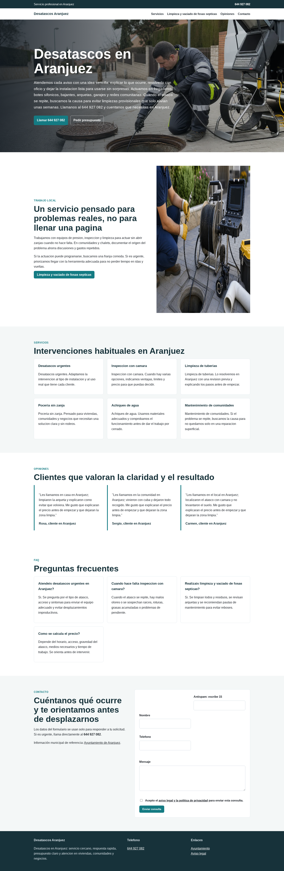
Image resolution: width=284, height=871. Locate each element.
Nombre (144, 715)
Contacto (244, 13)
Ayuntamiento (200, 848)
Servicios (157, 13)
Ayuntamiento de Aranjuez (102, 742)
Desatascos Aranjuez (51, 14)
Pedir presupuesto (87, 120)
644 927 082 (242, 4)
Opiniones (227, 13)
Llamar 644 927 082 (51, 120)
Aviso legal (198, 853)
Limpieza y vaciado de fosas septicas (192, 13)
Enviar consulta (151, 809)
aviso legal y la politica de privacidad (183, 800)
